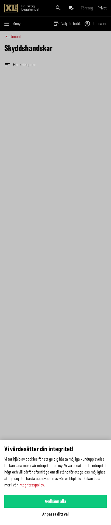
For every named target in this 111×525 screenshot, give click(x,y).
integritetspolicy (31, 485)
